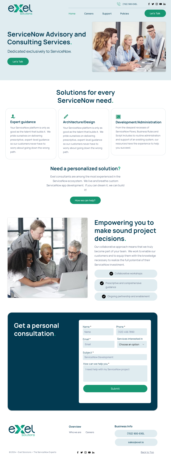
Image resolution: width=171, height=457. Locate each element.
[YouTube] (160, 4)
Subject (87, 352)
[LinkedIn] (164, 4)
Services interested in (130, 339)
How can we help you (95, 364)
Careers (90, 432)
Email (86, 339)
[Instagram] (156, 4)
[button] (109, 13)
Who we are (75, 432)
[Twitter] (152, 4)
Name (86, 327)
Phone (120, 327)
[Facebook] (148, 4)
